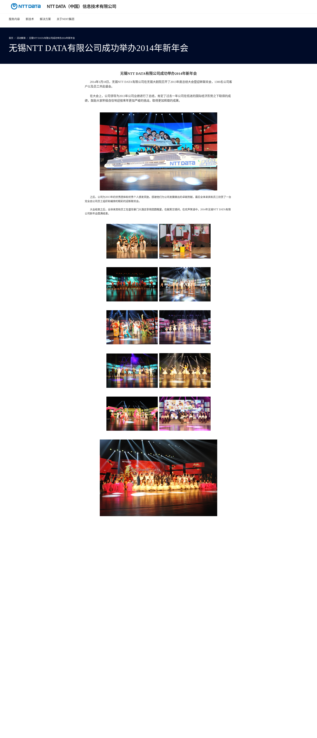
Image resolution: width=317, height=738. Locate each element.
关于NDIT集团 (65, 19)
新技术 (30, 19)
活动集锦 (21, 38)
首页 (11, 38)
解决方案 (45, 19)
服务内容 (14, 19)
